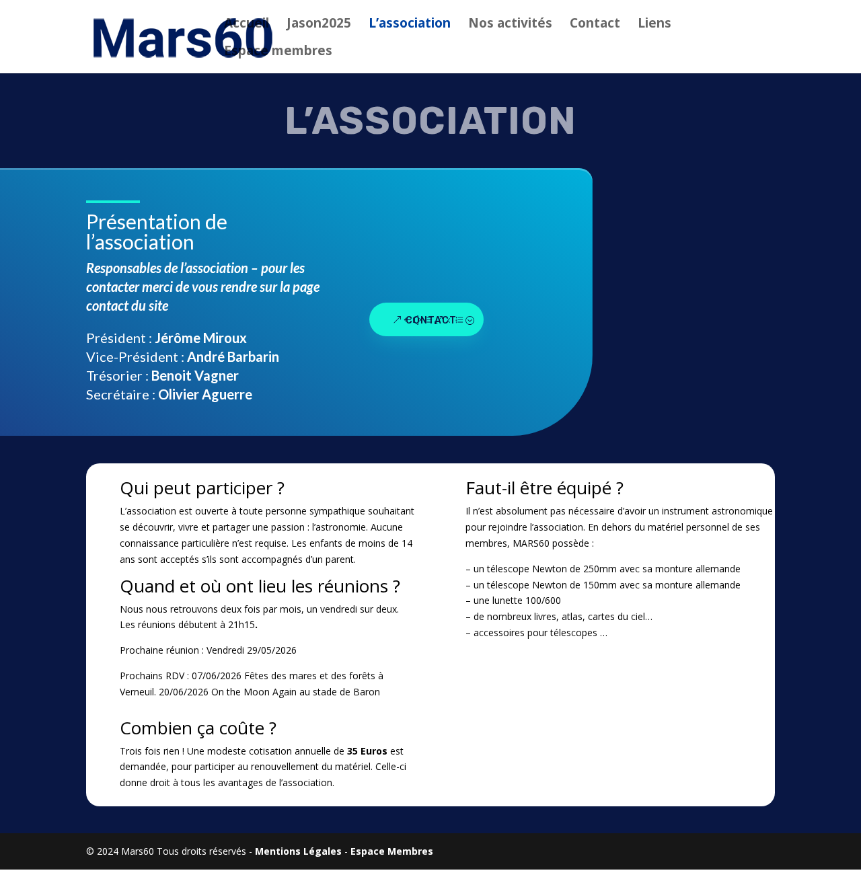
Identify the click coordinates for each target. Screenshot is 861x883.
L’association (410, 25)
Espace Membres (391, 851)
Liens (654, 25)
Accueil (246, 25)
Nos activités (510, 25)
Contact (595, 25)
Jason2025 (319, 25)
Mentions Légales (298, 851)
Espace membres (278, 52)
